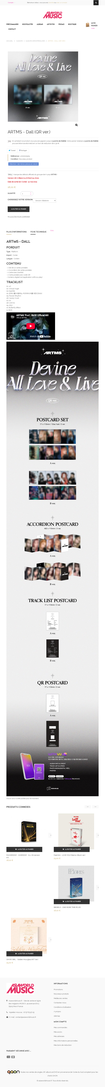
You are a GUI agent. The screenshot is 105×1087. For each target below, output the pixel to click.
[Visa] (8, 1056)
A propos (57, 1011)
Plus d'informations (16, 232)
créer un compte (61, 2)
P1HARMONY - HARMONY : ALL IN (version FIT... (23, 856)
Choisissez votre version (20, 200)
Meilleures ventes (60, 998)
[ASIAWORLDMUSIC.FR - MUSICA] (52, 15)
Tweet (12, 150)
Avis (52, 230)
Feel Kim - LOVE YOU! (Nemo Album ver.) (69, 855)
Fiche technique (38, 232)
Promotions (58, 989)
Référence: (15, 156)
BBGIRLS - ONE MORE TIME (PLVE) (67, 907)
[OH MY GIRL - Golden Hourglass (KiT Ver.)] (29, 936)
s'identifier (51, 2)
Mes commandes (60, 1027)
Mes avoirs (58, 1032)
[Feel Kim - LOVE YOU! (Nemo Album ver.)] (76, 831)
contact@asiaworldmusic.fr (25, 1017)
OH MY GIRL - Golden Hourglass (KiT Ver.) (22, 959)
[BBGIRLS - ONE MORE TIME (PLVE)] (76, 883)
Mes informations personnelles (66, 1041)
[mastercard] (13, 1056)
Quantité (11, 193)
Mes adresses (59, 1036)
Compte (10, 2)
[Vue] (51, 835)
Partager (23, 150)
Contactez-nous (60, 1003)
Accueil (9, 41)
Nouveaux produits (61, 994)
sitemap (57, 1016)
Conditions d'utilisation (62, 1007)
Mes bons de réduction (63, 1045)
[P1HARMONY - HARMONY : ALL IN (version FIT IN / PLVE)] (29, 831)
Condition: (15, 159)
